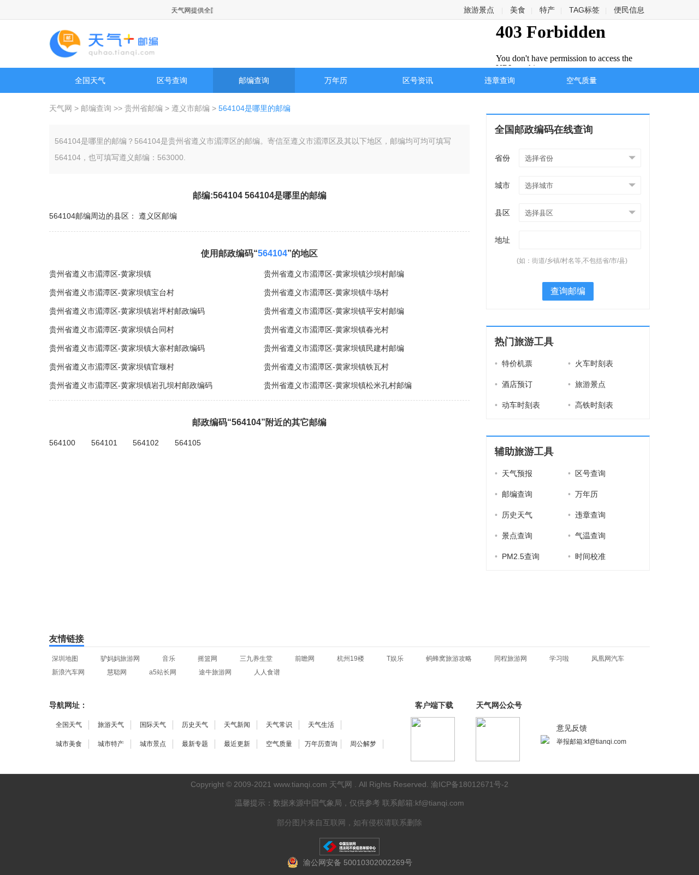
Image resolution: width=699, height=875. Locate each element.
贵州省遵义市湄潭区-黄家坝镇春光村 (326, 329)
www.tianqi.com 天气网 (313, 784)
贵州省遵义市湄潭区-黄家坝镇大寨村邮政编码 (127, 348)
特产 (547, 9)
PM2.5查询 (517, 556)
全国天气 (90, 80)
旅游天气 (111, 725)
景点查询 (513, 535)
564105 (188, 442)
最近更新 (237, 744)
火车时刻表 (590, 363)
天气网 (61, 108)
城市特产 (111, 744)
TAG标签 (584, 9)
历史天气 (513, 514)
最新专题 (195, 744)
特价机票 (513, 363)
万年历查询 (321, 744)
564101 (104, 442)
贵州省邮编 (144, 108)
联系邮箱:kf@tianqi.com (423, 802)
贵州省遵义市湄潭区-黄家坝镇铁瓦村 (326, 366)
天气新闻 (237, 725)
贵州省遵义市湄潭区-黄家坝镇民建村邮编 (334, 348)
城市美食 (69, 744)
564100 (62, 442)
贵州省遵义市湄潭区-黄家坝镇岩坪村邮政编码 (127, 311)
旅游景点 (479, 9)
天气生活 (321, 725)
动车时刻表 (517, 405)
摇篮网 (207, 658)
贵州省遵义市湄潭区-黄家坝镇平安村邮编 (334, 311)
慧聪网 (117, 672)
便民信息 (629, 9)
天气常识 (279, 725)
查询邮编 (567, 291)
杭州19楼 (350, 658)
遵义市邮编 (190, 108)
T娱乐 (395, 658)
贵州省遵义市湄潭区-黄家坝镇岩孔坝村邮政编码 (130, 385)
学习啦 (559, 658)
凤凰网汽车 (607, 658)
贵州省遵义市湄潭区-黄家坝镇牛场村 (326, 292)
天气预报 (513, 473)
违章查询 (499, 80)
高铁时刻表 (590, 405)
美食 (517, 9)
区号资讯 (417, 80)
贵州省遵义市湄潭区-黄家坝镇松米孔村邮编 (338, 385)
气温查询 (587, 535)
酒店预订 (513, 384)
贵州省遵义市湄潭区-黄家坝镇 (100, 273)
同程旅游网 (510, 658)
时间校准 (587, 556)
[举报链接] (349, 846)
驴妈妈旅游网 (120, 658)
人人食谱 (267, 672)
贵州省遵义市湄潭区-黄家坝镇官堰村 (111, 366)
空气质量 (581, 80)
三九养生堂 (256, 658)
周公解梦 (363, 744)
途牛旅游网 (215, 672)
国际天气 (153, 725)
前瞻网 (305, 658)
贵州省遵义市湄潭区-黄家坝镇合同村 (111, 329)
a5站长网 (162, 672)
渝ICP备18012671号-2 (469, 784)
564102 (146, 442)
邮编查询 (254, 80)
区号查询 (172, 80)
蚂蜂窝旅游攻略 (449, 658)
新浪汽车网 (68, 672)
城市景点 (153, 744)
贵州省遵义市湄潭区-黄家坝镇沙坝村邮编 (334, 273)
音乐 (168, 658)
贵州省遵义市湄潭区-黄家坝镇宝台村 (111, 292)
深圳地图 (65, 658)
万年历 (335, 80)
